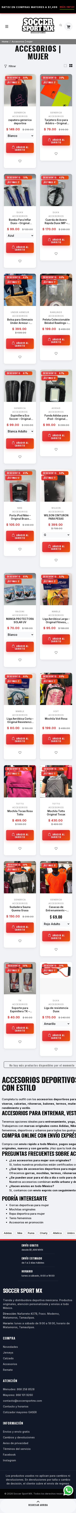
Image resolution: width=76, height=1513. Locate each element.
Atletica (57, 1233)
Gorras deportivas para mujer (29, 1205)
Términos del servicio (17, 1448)
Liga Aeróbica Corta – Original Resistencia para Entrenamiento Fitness (20, 720)
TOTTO (20, 803)
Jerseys (8, 1352)
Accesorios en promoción (26, 1222)
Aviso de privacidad (15, 1443)
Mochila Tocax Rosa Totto (20, 813)
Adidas (56, 408)
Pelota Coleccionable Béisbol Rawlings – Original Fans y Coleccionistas (56, 321)
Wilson (56, 508)
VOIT (56, 711)
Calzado (8, 1358)
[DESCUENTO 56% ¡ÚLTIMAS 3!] (20, 978)
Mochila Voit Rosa (56, 718)
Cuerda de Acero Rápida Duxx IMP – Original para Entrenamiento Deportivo (56, 221)
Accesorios (20, 116)
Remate (8, 1369)
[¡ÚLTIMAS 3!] (56, 882)
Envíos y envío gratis (16, 1431)
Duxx (20, 212)
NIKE (20, 508)
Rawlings (56, 312)
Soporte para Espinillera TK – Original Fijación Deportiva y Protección (20, 1010)
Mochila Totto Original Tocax (56, 813)
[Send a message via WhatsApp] (68, 1490)
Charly (43, 1233)
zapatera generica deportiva (20, 122)
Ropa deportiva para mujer (27, 1213)
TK (19, 1000)
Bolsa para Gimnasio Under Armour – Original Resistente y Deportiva (20, 321)
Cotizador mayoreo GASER (20, 1412)
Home (5, 41)
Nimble (56, 611)
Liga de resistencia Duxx (56, 1010)
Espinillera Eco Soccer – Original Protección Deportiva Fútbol (20, 417)
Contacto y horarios (15, 1406)
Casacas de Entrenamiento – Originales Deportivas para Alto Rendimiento (56, 909)
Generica (20, 408)
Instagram (9, 1460)
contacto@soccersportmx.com (22, 1400)
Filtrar (12, 66)
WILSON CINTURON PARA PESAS (56, 517)
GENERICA (20, 112)
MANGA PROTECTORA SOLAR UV (20, 620)
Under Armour (20, 312)
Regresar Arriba (38, 1505)
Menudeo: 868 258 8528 (18, 1389)
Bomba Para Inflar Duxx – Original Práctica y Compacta (20, 221)
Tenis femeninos (20, 1218)
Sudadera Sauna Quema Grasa (20, 909)
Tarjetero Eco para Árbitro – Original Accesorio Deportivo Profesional (56, 122)
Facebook (9, 1454)
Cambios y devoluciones (19, 1437)
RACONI (19, 611)
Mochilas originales (22, 1209)
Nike (19, 1233)
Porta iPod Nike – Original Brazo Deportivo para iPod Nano (20, 517)
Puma (31, 1233)
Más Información (52, 6)
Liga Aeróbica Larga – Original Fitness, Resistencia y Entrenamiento (56, 620)
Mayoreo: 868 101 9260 (18, 1395)
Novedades (10, 1346)
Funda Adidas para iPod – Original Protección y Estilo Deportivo (56, 417)
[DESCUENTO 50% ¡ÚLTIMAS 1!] (20, 882)
